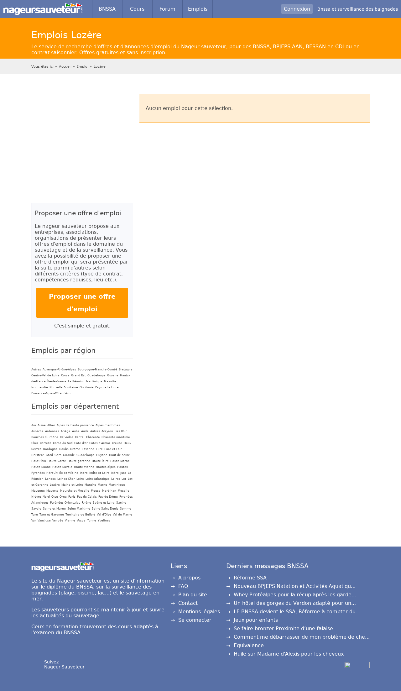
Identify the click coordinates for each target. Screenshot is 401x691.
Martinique (94, 381)
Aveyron (107, 431)
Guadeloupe (96, 375)
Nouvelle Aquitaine (63, 387)
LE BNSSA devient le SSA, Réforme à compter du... (297, 612)
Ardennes (52, 431)
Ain (33, 425)
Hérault (52, 472)
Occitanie (87, 387)
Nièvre (36, 496)
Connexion (297, 9)
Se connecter (194, 620)
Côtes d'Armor (99, 443)
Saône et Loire (104, 502)
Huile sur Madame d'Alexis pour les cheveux (289, 654)
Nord (46, 496)
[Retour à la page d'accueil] (42, 6)
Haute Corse (57, 461)
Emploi (82, 67)
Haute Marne (120, 461)
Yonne (91, 520)
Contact (188, 603)
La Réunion (76, 381)
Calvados (66, 437)
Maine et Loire (72, 484)
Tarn (34, 514)
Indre (84, 472)
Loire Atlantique (98, 478)
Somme (125, 508)
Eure (99, 449)
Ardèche (37, 431)
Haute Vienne (84, 467)
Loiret (115, 478)
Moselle (123, 490)
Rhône (86, 502)
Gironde (69, 455)
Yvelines (104, 520)
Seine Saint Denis (105, 508)
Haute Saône (41, 467)
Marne (102, 484)
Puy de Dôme (108, 496)
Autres (36, 369)
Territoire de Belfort (80, 514)
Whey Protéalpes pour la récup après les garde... (295, 595)
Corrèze (45, 443)
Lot (124, 478)
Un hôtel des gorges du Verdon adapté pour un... (295, 603)
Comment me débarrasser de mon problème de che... (302, 637)
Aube (76, 431)
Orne (63, 496)
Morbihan (109, 490)
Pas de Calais (87, 496)
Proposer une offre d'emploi (82, 303)
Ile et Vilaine (68, 472)
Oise (54, 496)
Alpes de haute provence (75, 425)
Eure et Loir (113, 449)
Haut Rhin (38, 461)
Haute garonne (79, 461)
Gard (49, 455)
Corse (65, 375)
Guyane (112, 375)
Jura (123, 472)
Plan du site (192, 595)
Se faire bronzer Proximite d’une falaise (283, 628)
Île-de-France (56, 381)
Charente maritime (116, 437)
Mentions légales (199, 612)
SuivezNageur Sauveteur (64, 664)
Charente (93, 437)
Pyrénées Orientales (65, 502)
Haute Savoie (62, 467)
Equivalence (249, 645)
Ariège (65, 431)
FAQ (183, 586)
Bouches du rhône (44, 437)
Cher (34, 443)
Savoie (36, 508)
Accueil (65, 67)
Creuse (117, 443)
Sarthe (121, 502)
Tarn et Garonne (51, 514)
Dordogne (50, 449)
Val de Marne (122, 514)
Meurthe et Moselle (74, 490)
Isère (115, 472)
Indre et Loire (99, 472)
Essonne (88, 449)
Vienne (70, 520)
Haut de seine (119, 455)
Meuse (96, 490)
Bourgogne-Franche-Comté (97, 369)
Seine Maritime (78, 508)
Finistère (37, 455)
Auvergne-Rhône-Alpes (59, 369)
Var (33, 520)
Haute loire (100, 461)
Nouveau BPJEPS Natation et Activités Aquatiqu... (295, 586)
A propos (189, 578)
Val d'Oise (104, 514)
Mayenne (38, 490)
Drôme (75, 449)
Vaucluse (44, 520)
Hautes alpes (106, 467)
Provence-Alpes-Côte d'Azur (51, 393)
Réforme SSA (250, 578)
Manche (90, 484)
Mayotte (110, 381)
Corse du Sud (63, 443)
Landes (50, 478)
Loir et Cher (66, 478)
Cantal (80, 437)
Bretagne (126, 369)
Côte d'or (81, 443)
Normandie (39, 387)
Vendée (57, 520)
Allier (51, 425)
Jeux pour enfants (256, 620)
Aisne (42, 425)
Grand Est (78, 375)
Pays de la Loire (107, 387)
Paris (72, 496)
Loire (80, 478)
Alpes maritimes (108, 425)
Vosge (81, 520)
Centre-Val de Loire (45, 375)
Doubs (64, 449)
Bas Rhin (121, 431)
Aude (85, 431)
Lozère (100, 67)
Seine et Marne (54, 508)
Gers (58, 455)
